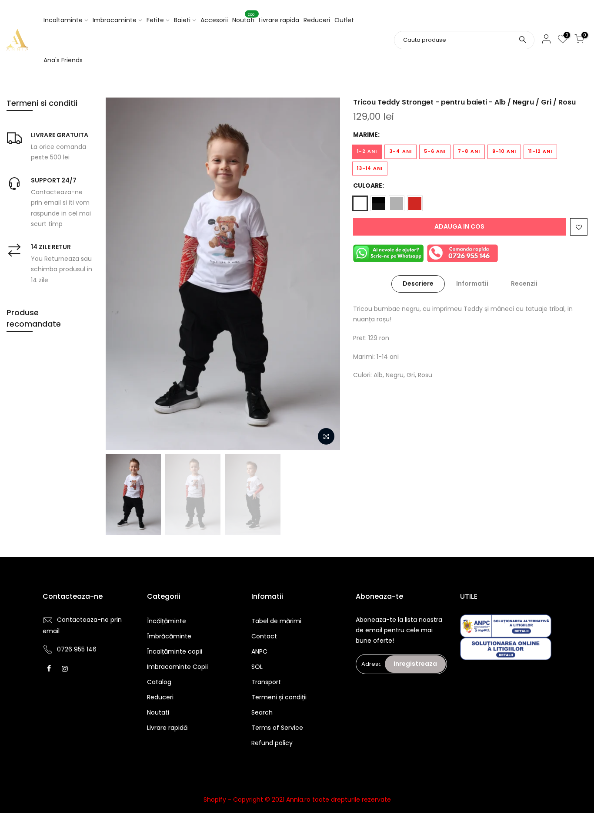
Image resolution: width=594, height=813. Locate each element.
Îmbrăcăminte (169, 636)
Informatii (472, 283)
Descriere (418, 283)
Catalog (159, 682)
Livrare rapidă (167, 727)
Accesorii (214, 20)
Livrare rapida (279, 20)
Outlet (344, 20)
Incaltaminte (63, 20)
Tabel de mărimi (276, 621)
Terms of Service (277, 727)
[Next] (325, 273)
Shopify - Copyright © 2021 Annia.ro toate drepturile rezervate (297, 799)
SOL (257, 666)
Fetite (155, 20)
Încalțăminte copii (174, 651)
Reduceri (317, 20)
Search (262, 712)
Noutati (244, 18)
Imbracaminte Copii (177, 666)
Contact (264, 636)
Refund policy (272, 743)
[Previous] (121, 273)
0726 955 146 (77, 649)
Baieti (182, 20)
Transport (266, 682)
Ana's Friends (63, 60)
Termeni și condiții (279, 697)
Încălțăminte (166, 621)
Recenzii (524, 283)
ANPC (259, 651)
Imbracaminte (115, 20)
